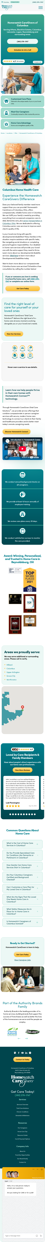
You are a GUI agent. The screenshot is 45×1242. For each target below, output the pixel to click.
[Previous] (19, 1038)
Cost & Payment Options (22, 1139)
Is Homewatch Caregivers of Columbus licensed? (19, 922)
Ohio (15, 133)
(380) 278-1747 (37, 2)
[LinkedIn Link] (26, 1053)
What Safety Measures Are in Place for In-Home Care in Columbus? (19, 911)
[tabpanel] (12, 1032)
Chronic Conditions (22, 1112)
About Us (22, 1151)
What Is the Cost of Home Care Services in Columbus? (20, 844)
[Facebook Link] (19, 1053)
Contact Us (22, 1162)
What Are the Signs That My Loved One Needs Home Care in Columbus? (21, 899)
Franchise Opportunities (22, 1155)
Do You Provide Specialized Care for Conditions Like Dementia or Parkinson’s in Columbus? (20, 855)
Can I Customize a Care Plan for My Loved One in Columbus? (20, 888)
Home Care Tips (22, 1131)
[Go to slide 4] (18, 814)
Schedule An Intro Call (22, 50)
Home (2, 133)
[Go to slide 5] (21, 814)
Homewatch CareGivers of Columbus (30, 133)
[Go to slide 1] (10, 814)
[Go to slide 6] (24, 814)
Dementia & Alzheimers (23, 1115)
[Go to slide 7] (26, 814)
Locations (9, 133)
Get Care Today (23, 288)
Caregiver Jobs (37, 62)
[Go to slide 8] (29, 814)
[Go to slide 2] (13, 814)
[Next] (26, 1038)
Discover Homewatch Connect (16, 431)
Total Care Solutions (22, 1108)
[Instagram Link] (30, 1053)
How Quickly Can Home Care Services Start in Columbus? (19, 866)
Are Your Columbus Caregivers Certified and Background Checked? (20, 877)
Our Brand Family (22, 1159)
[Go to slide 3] (16, 814)
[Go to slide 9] (32, 814)
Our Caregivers (22, 1128)
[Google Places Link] (15, 1053)
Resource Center (22, 1135)
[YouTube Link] (22, 1053)
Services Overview (22, 1104)
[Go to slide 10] (35, 814)
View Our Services (14, 334)
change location (15, 2)
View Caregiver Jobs (22, 960)
